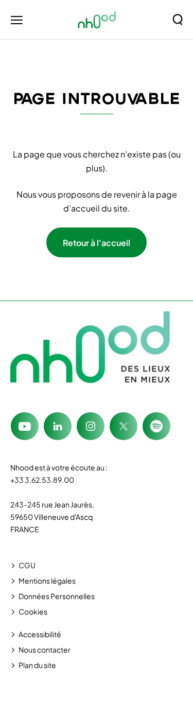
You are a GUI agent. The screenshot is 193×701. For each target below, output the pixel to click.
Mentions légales (47, 580)
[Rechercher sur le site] (177, 19)
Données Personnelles (57, 596)
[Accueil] (97, 19)
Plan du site (37, 665)
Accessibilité (40, 634)
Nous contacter (45, 649)
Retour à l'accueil (96, 242)
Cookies (33, 611)
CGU (27, 565)
